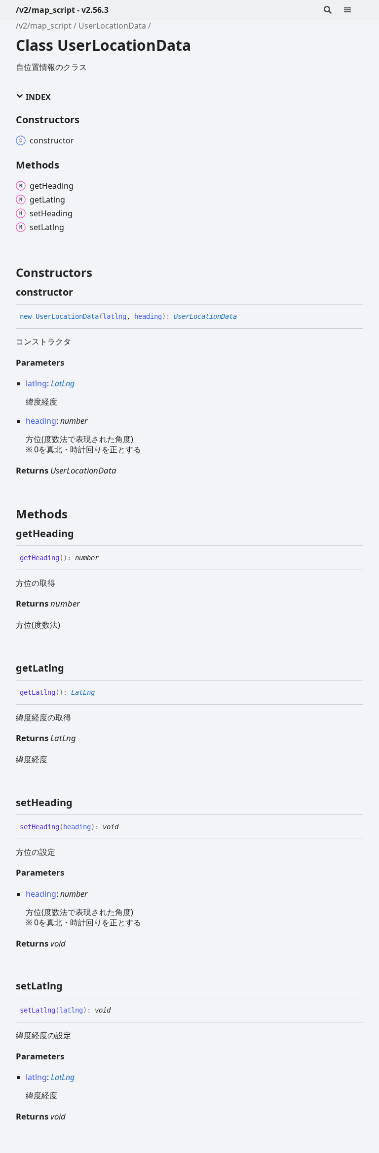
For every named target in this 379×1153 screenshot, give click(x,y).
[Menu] (353, 10)
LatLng (63, 383)
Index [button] (37, 97)
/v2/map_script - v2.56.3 (62, 9)
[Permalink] (82, 292)
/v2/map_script (44, 25)
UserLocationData (112, 25)
